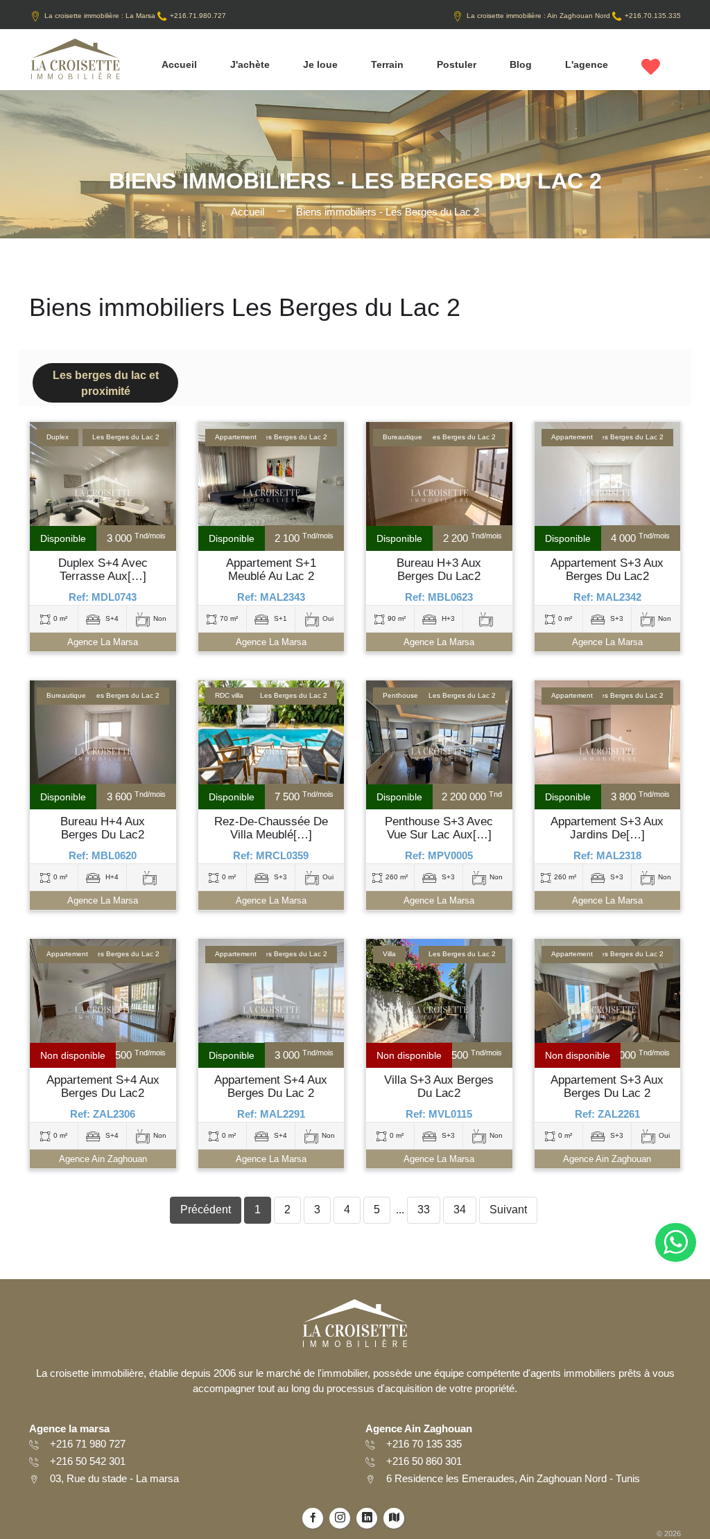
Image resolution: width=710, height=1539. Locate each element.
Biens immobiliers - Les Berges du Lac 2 (387, 212)
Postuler (456, 64)
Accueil (179, 64)
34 (459, 1209)
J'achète (250, 64)
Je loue (320, 64)
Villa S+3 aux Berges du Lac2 (439, 1087)
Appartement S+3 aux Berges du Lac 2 (607, 1087)
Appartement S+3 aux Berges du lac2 (607, 570)
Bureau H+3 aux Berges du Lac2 (439, 570)
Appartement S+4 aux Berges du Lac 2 (270, 1087)
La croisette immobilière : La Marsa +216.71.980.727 (135, 15)
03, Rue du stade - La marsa (114, 1478)
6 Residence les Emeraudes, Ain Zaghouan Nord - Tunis (513, 1478)
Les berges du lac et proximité (106, 383)
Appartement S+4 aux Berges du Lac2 (102, 1087)
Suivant (508, 1209)
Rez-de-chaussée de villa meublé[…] (271, 828)
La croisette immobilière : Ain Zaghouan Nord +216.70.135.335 (574, 15)
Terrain (387, 64)
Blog (521, 64)
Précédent (205, 1209)
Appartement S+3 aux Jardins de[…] (607, 828)
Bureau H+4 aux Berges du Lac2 (102, 828)
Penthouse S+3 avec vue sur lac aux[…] (439, 828)
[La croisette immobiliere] (75, 63)
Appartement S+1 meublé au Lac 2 (271, 570)
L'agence (586, 64)
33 (423, 1209)
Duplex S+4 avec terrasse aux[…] (103, 570)
